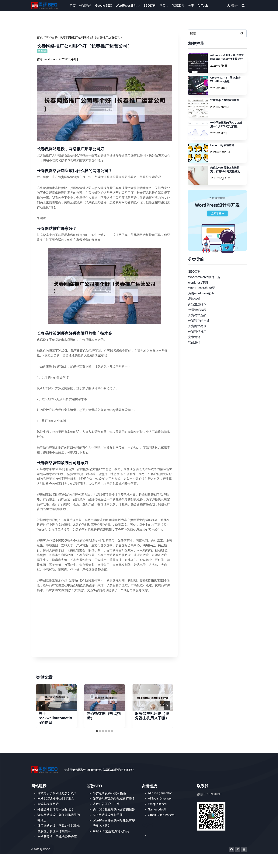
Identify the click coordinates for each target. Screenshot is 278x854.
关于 (191, 5)
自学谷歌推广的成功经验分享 (57, 836)
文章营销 (194, 336)
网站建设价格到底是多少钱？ (57, 793)
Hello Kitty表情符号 (222, 145)
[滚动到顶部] (269, 847)
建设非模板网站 (48, 804)
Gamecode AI (157, 809)
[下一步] (167, 705)
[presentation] (56, 697)
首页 (73, 5)
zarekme (49, 59)
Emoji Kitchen (157, 804)
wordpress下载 (198, 282)
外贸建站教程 (197, 309)
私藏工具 (178, 5)
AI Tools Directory (160, 798)
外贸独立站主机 (198, 320)
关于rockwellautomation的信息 (55, 718)
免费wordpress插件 (201, 293)
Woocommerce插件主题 (204, 276)
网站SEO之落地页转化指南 (111, 831)
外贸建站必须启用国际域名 (55, 809)
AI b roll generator (160, 793)
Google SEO (103, 5)
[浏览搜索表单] (243, 5)
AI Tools (203, 5)
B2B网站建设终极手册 (108, 815)
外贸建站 (85, 5)
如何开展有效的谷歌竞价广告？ (114, 798)
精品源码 (194, 342)
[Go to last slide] (42, 705)
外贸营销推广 (197, 331)
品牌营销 (194, 298)
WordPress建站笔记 (201, 287)
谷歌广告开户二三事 (106, 804)
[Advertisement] (104, 625)
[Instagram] (244, 849)
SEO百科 (149, 5)
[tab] (97, 731)
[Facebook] (231, 849)
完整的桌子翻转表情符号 (224, 100)
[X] (238, 849)
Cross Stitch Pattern (161, 815)
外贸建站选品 (197, 315)
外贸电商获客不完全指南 (109, 793)
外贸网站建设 (197, 326)
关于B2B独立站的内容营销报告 (114, 809)
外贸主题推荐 (197, 304)
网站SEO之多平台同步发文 (55, 798)
